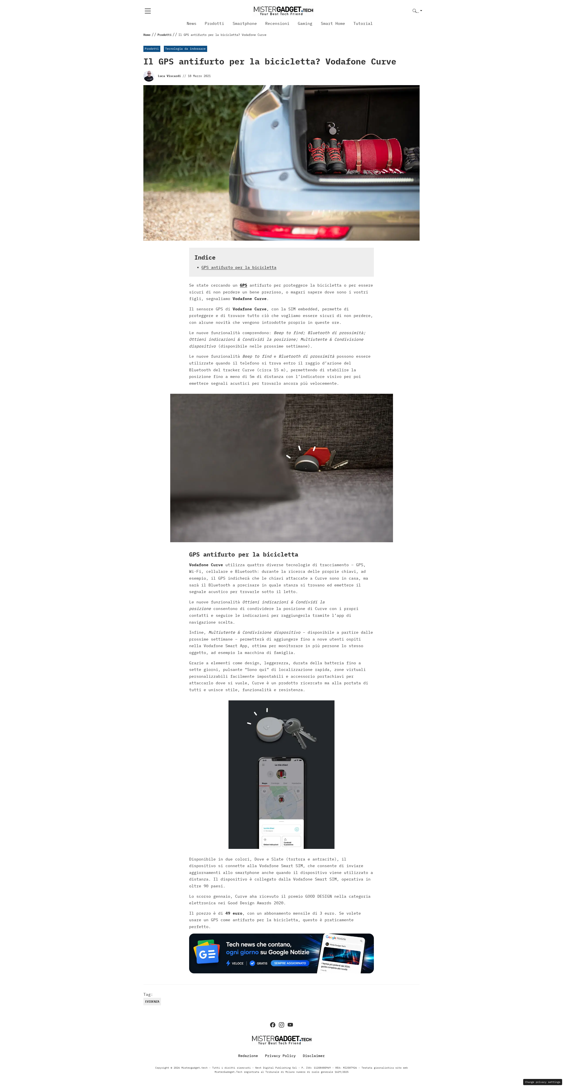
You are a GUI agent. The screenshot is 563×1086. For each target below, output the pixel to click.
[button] (417, 11)
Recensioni (277, 23)
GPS (243, 285)
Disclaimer (314, 1055)
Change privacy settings (542, 1082)
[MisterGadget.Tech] (283, 10)
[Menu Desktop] (147, 11)
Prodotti (214, 23)
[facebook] (272, 1024)
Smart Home (333, 23)
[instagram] (281, 1024)
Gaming (305, 23)
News (191, 23)
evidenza (152, 1002)
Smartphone (245, 23)
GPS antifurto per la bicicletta (238, 267)
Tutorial (363, 23)
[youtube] (290, 1024)
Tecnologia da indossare (185, 49)
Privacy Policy (280, 1055)
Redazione (248, 1055)
